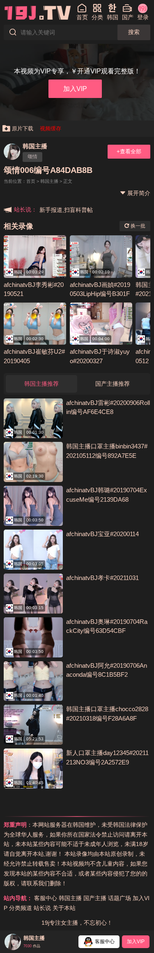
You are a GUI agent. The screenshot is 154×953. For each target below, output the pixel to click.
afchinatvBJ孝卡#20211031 (102, 577)
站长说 (42, 908)
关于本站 (64, 908)
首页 (30, 181)
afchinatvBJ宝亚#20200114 (102, 533)
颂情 (32, 156)
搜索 (134, 32)
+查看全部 (129, 151)
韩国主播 (35, 146)
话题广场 (119, 898)
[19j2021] (38, 12)
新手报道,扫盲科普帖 (66, 210)
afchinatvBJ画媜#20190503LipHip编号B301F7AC (100, 294)
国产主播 (94, 898)
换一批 (137, 226)
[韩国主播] (12, 151)
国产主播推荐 (112, 383)
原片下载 (22, 128)
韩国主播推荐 (41, 383)
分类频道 (20, 908)
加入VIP (75, 88)
